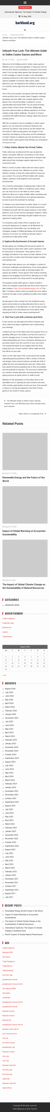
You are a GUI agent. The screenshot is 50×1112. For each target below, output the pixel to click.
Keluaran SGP (7, 952)
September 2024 (12, 758)
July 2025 (9, 721)
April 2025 (9, 732)
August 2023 (10, 806)
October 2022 (10, 842)
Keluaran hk (6, 627)
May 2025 (9, 729)
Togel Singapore (8, 961)
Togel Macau (7, 637)
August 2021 (10, 893)
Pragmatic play (8, 623)
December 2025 (11, 718)
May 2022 (9, 860)
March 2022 (10, 868)
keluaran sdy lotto (9, 1083)
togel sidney (7, 1088)
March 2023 (10, 824)
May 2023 (9, 817)
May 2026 (9, 700)
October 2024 (10, 754)
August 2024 (10, 762)
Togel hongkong (8, 618)
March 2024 (10, 780)
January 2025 (10, 743)
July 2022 (9, 853)
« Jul (4, 675)
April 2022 (9, 864)
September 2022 (12, 846)
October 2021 (10, 886)
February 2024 (11, 784)
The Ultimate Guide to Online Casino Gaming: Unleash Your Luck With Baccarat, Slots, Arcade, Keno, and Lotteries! (25, 403)
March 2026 (10, 707)
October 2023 (10, 798)
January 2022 (10, 875)
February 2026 (11, 711)
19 (18, 663)
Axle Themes (32, 1109)
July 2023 (9, 809)
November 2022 (11, 838)
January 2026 (10, 714)
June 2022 (9, 857)
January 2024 (10, 787)
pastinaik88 (23, 60)
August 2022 (10, 849)
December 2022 (11, 835)
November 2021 (11, 882)
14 (31, 660)
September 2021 (12, 890)
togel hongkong (8, 948)
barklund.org (25, 22)
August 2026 (10, 689)
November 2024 (11, 751)
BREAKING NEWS (12, 605)
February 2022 (11, 871)
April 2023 (9, 820)
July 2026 (9, 692)
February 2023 (11, 828)
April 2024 (9, 776)
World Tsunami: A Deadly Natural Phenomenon (24, 934)
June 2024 (9, 769)
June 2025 (9, 725)
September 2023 (12, 802)
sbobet (5, 632)
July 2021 (9, 897)
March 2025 (10, 736)
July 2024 (9, 765)
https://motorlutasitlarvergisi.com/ (27, 288)
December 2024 (11, 747)
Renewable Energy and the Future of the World (24, 911)
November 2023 (11, 795)
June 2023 (9, 813)
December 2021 (11, 879)
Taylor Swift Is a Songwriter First (30, 414)
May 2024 (9, 773)
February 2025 (11, 740)
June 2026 (9, 696)
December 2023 (11, 791)
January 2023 (10, 831)
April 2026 (9, 703)
